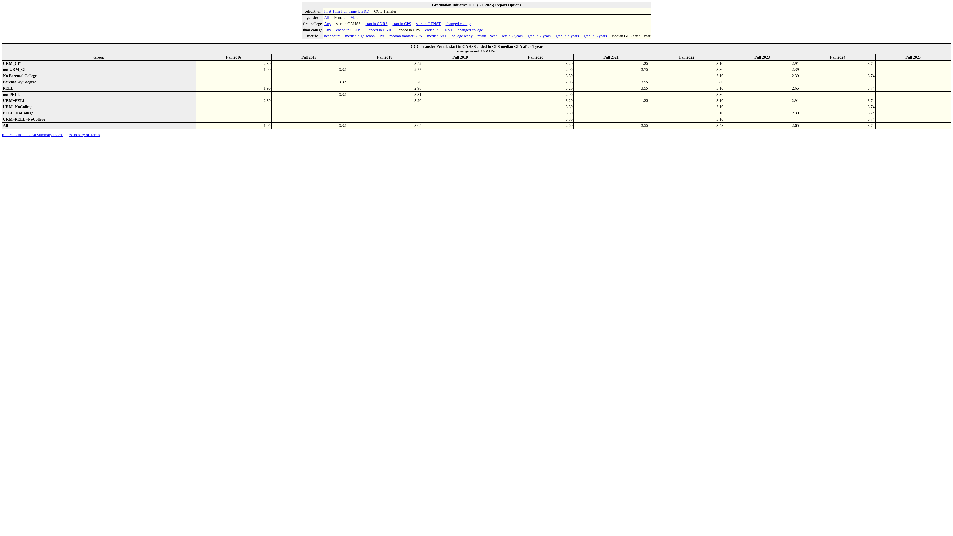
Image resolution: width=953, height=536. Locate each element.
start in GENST (428, 24)
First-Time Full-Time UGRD (346, 11)
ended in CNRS (381, 30)
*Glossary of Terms (84, 135)
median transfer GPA (405, 36)
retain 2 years (512, 36)
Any (327, 24)
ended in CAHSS (350, 30)
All (326, 17)
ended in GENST (439, 30)
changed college (458, 24)
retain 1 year (487, 36)
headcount (332, 36)
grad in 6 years (595, 36)
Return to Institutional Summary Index (32, 135)
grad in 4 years (567, 36)
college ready (462, 36)
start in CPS (402, 24)
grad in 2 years (539, 36)
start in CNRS (377, 24)
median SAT (437, 36)
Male (354, 17)
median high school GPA (364, 36)
